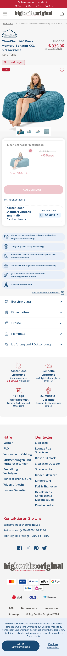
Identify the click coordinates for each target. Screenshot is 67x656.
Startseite (8, 23)
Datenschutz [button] (33, 636)
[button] (21, 131)
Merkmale (18, 333)
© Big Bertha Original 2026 (42, 614)
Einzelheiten (20, 312)
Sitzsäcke (41, 443)
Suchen (8, 443)
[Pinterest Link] (36, 550)
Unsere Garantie (14, 490)
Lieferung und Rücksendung (31, 344)
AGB (11, 608)
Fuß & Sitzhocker (46, 486)
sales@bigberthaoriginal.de (21, 525)
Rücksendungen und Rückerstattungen (17, 462)
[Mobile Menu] (5, 14)
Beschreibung (21, 301)
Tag (19, 6)
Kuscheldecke (44, 505)
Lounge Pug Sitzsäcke (43, 450)
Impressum (52, 608)
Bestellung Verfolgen (10, 471)
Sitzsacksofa (43, 469)
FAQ (6, 448)
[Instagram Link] (28, 550)
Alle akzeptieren (20, 646)
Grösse (16, 323)
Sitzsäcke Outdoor (47, 464)
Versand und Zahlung (17, 454)
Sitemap (13, 614)
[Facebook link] (20, 550)
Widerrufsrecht (13, 484)
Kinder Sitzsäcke (46, 475)
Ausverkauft (33, 189)
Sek (51, 6)
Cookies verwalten (53, 646)
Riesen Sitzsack (45, 458)
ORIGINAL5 (52, 215)
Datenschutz (29, 608)
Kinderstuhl (43, 481)
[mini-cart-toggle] (62, 13)
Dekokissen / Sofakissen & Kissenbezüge (44, 496)
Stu (29, 6)
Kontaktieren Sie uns (17, 479)
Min (40, 6)
